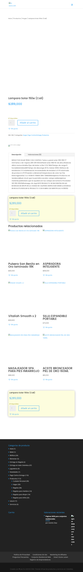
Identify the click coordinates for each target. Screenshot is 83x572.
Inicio (10, 18)
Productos (17, 18)
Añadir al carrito (28, 122)
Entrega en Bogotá (16, 462)
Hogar (24, 18)
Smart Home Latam (61, 557)
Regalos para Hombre (21, 491)
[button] (13, 128)
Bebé (12, 452)
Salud (12, 501)
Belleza (12, 455)
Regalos (16, 488)
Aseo (11, 449)
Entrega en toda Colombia (19, 465)
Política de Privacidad (22, 555)
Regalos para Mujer (20, 494)
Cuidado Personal (19, 481)
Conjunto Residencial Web (41, 557)
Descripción (16, 154)
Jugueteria (13, 469)
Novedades (14, 472)
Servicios (13, 504)
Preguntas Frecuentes (21, 557)
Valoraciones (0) (34, 154)
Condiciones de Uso (40, 555)
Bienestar (13, 459)
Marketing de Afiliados (58, 555)
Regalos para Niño (19, 498)
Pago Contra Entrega (35, 135)
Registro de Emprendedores (40, 560)
